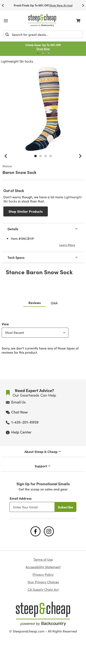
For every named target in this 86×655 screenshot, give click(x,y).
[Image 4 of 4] (50, 155)
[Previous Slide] (3, 5)
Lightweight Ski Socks (17, 61)
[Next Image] (80, 156)
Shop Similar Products (26, 211)
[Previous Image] (6, 156)
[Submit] (7, 34)
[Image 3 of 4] (45, 155)
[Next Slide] (83, 5)
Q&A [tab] (54, 302)
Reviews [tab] (34, 302)
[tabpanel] (43, 337)
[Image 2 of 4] (40, 155)
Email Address (21, 498)
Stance (7, 166)
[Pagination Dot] (38, 53)
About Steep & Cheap (41, 451)
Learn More (67, 245)
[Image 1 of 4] (35, 155)
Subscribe (65, 507)
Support (41, 466)
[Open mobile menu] (5, 20)
